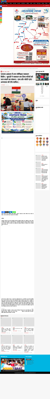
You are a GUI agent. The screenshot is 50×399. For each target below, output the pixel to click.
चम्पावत (34, 3)
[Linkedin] (10, 212)
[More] (1, 22)
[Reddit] (1, 10)
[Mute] (21, 370)
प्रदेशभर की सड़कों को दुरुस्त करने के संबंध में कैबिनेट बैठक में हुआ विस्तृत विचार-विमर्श (29, 322)
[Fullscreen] (23, 370)
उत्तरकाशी (18, 3)
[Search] (48, 66)
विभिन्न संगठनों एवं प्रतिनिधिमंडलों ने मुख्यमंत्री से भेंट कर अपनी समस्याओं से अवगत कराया (17, 339)
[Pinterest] (1, 14)
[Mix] (1, 18)
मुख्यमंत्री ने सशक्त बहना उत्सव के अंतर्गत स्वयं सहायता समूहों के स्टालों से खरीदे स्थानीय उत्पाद (6, 322)
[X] (7, 212)
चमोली (31, 3)
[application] (13, 365)
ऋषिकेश (28, 3)
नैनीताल (46, 3)
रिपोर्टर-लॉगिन (2, 3)
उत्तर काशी (14, 3)
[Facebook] (3, 212)
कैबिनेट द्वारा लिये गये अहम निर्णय (17, 322)
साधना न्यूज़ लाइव (3, 84)
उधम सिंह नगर (23, 3)
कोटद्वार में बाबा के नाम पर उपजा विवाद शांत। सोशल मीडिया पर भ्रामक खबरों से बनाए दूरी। (25, 310)
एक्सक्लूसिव (8, 71)
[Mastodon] (1, 16)
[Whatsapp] (14, 212)
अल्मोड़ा (11, 3)
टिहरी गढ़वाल (38, 3)
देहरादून (43, 3)
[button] (43, 81)
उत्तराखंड (7, 3)
